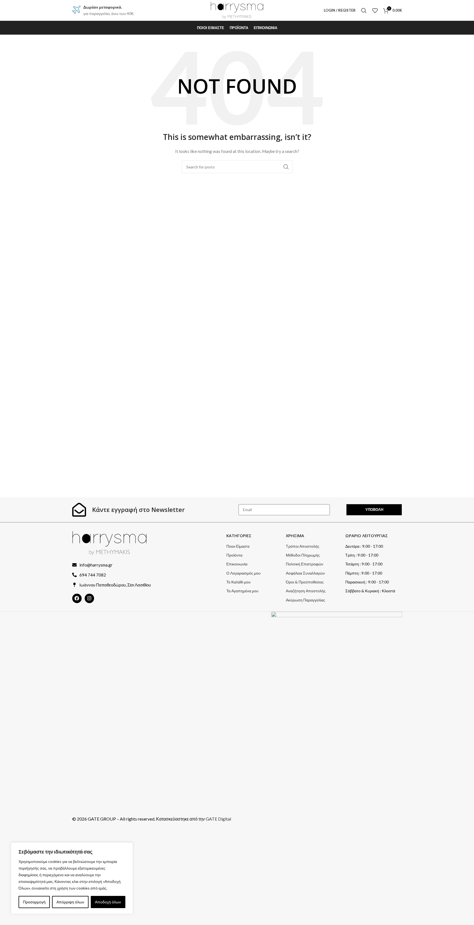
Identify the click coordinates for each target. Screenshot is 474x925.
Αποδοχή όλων (108, 902)
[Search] (363, 10)
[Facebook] (77, 598)
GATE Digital (218, 818)
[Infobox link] (103, 10)
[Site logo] (237, 9)
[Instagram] (89, 598)
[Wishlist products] (374, 10)
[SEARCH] (286, 166)
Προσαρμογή (34, 902)
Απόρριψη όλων (70, 902)
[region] (72, 878)
